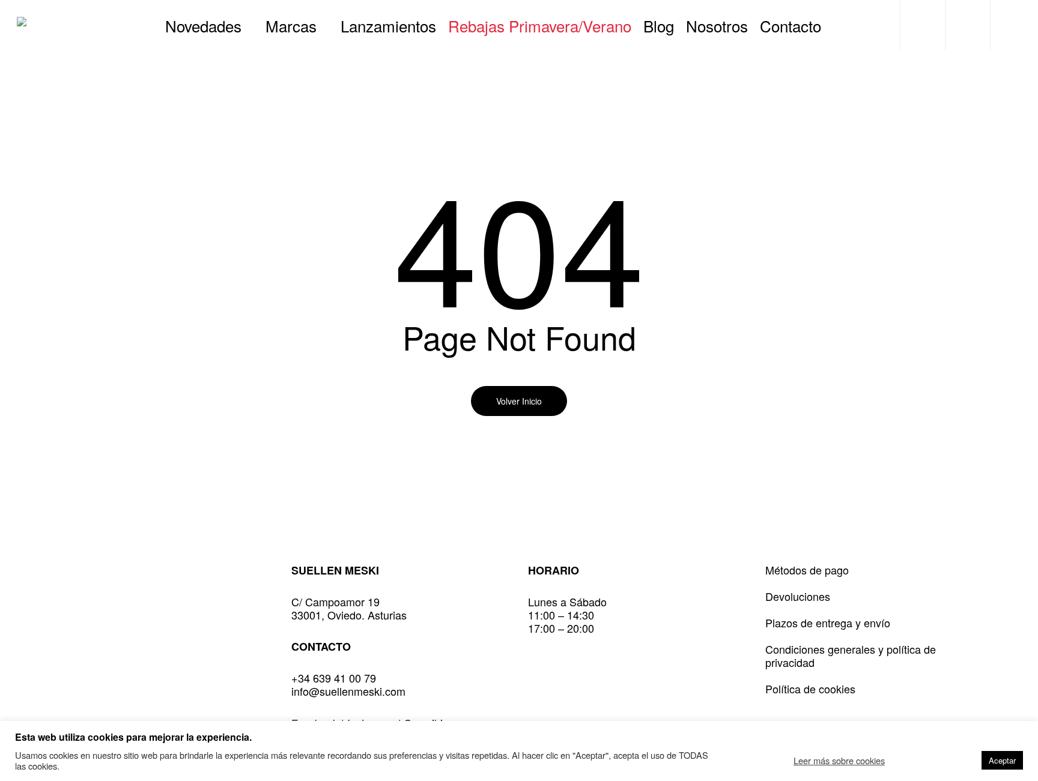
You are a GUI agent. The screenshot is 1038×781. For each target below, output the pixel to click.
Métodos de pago (807, 569)
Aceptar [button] (1002, 760)
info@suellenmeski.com (348, 691)
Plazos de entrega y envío (827, 622)
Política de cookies (810, 688)
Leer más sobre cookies (839, 760)
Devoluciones (797, 596)
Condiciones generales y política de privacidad (850, 655)
